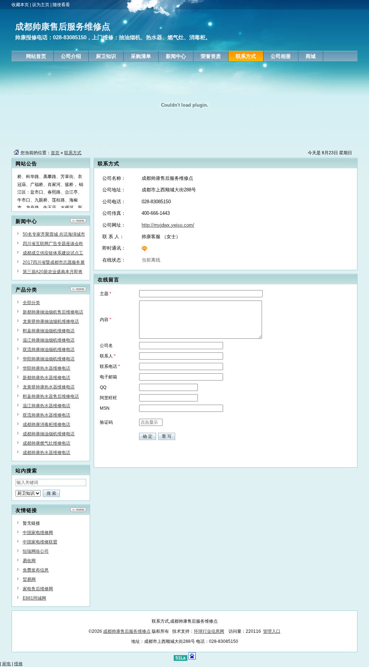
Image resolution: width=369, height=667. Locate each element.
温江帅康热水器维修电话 (46, 405)
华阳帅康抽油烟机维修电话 (49, 358)
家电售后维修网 (38, 588)
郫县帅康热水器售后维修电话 (51, 396)
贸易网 (29, 579)
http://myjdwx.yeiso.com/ (168, 225)
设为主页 (40, 4)
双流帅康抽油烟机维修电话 (49, 349)
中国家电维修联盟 (40, 541)
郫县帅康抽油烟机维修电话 (49, 330)
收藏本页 (20, 4)
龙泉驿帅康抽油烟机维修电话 (51, 321)
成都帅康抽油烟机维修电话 (49, 433)
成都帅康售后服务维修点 (127, 631)
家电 (6, 663)
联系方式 (72, 152)
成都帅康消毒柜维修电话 (46, 424)
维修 (18, 663)
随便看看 (61, 4)
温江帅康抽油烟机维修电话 (49, 340)
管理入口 (271, 631)
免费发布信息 (36, 570)
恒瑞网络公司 (36, 551)
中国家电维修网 (38, 532)
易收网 (29, 560)
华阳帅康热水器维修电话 (46, 368)
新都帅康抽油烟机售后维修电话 (53, 312)
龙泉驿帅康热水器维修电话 (49, 387)
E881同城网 (34, 598)
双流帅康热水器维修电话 (46, 415)
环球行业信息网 (209, 631)
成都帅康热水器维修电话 (46, 452)
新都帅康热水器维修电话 (46, 377)
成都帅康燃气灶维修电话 (46, 443)
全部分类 (31, 302)
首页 (55, 152)
